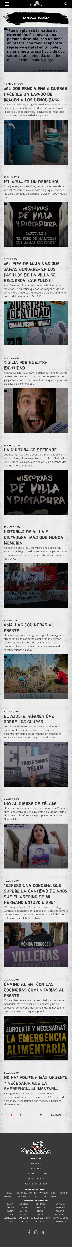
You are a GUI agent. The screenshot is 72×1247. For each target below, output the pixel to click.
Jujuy (10, 1221)
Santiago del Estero (40, 1218)
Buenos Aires (10, 1218)
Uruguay (22, 1197)
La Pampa (60, 1204)
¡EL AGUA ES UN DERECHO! (31, 181)
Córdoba (10, 1208)
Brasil (54, 1197)
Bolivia (32, 1197)
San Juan (23, 1218)
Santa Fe (23, 1214)
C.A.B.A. (9, 1204)
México (32, 1193)
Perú (43, 1197)
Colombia (22, 1193)
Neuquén (23, 1208)
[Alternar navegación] (7, 4)
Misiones (60, 1211)
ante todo (36, 1164)
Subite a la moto (36, 1179)
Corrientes (60, 1221)
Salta (40, 1214)
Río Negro (40, 1204)
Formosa (40, 1221)
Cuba (9, 1193)
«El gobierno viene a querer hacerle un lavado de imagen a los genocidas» (35, 94)
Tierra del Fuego (60, 1218)
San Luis (23, 1211)
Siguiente (55, 1115)
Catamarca (60, 1208)
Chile (53, 1193)
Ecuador (64, 1193)
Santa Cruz (60, 1214)
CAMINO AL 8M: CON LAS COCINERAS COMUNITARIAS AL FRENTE (34, 990)
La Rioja (23, 1221)
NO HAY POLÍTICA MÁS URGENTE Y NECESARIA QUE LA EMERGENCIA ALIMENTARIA (36, 1083)
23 (41, 1115)
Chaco (40, 1211)
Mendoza (40, 1208)
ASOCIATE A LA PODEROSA (36, 1184)
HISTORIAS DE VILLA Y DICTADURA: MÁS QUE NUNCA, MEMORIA (34, 537)
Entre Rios (23, 1204)
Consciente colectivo (36, 1174)
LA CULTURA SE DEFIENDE (30, 449)
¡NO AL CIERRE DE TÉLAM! (30, 803)
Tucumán (10, 1211)
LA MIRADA (36, 1169)
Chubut (10, 1214)
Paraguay (43, 1193)
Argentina (9, 1197)
